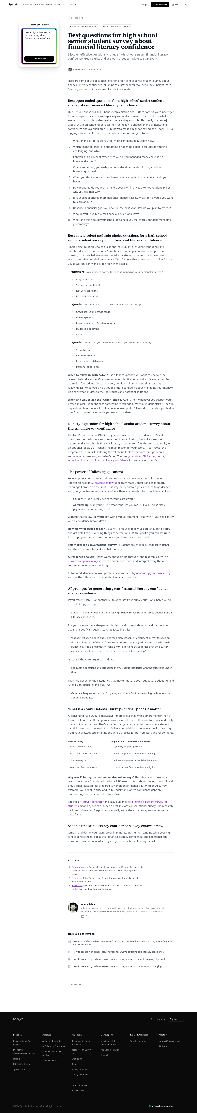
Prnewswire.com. (80, 867)
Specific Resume (138, 1041)
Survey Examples (80, 1074)
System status (20, 1069)
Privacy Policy (78, 1090)
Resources (60, 4)
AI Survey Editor (50, 1060)
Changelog (77, 1058)
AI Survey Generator (52, 1041)
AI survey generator (92, 801)
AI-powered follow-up (104, 482)
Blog (74, 1064)
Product (25, 4)
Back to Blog (77, 17)
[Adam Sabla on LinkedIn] (82, 916)
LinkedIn (163, 1046)
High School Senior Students (84, 26)
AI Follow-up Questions (53, 1046)
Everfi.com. (77, 885)
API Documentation (110, 1049)
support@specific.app (169, 1041)
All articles (76, 984)
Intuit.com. (77, 878)
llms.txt (104, 1055)
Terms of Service (79, 1085)
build (92, 89)
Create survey (160, 4)
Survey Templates (80, 1069)
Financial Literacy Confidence (117, 26)
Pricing (73, 4)
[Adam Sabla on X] (87, 916)
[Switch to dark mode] (185, 4)
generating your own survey (153, 573)
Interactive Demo (43, 4)
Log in (145, 4)
